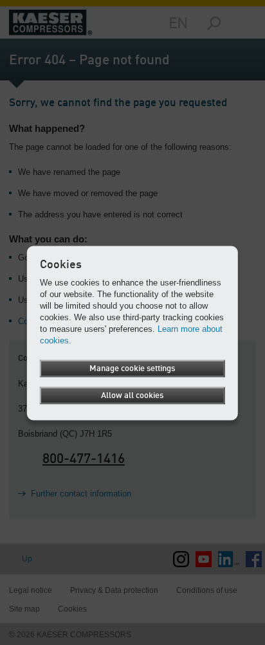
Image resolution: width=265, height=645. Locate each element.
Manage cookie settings (132, 368)
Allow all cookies (132, 395)
